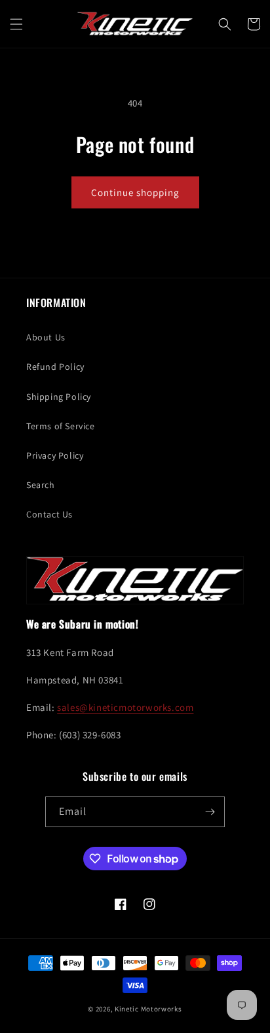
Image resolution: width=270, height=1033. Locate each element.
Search (40, 485)
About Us (46, 337)
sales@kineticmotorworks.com (125, 707)
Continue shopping (135, 192)
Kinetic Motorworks (148, 1008)
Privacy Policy (54, 455)
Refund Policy (55, 366)
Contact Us (49, 514)
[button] (16, 24)
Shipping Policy (58, 396)
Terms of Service (60, 426)
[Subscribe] (209, 811)
